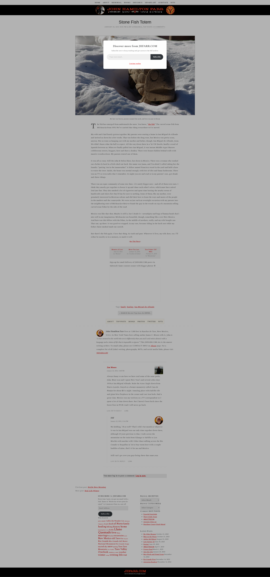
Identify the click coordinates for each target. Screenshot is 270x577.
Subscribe (157, 57)
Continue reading (135, 63)
